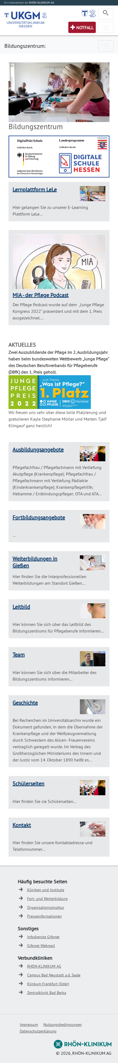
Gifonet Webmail (41, 945)
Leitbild (21, 606)
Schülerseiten (28, 783)
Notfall (85, 27)
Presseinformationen (44, 916)
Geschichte (25, 702)
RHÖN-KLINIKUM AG (44, 966)
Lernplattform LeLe (35, 189)
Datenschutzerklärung (38, 1031)
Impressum (29, 1024)
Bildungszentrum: (25, 45)
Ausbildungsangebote (38, 449)
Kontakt (22, 824)
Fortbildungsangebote (39, 517)
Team (19, 654)
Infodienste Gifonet (43, 936)
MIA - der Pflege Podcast (41, 294)
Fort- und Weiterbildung (47, 898)
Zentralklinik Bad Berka (46, 992)
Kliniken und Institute (45, 889)
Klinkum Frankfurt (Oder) (48, 983)
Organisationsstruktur (45, 907)
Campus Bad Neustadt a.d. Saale (53, 975)
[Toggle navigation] (105, 14)
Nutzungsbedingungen (62, 1024)
